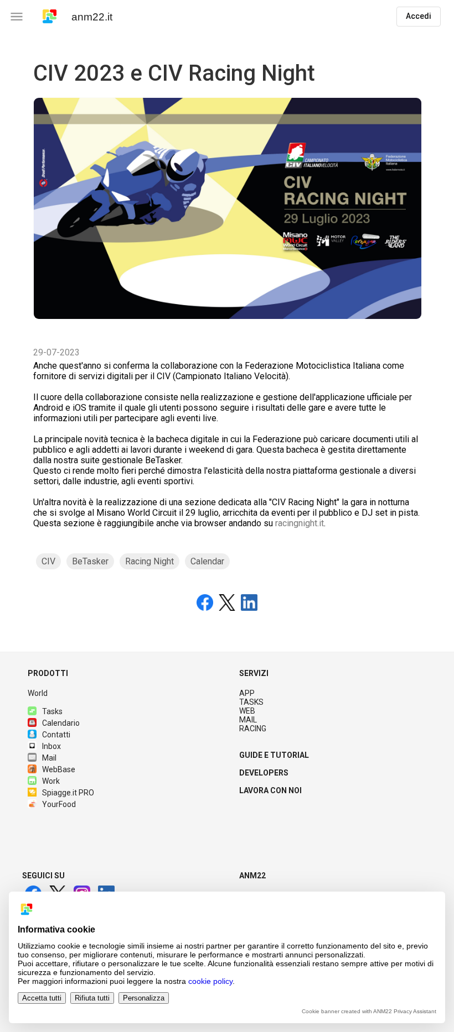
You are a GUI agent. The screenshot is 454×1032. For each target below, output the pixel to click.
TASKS (251, 702)
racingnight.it (299, 523)
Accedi (418, 16)
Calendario (61, 723)
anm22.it (91, 17)
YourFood (59, 804)
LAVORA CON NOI (270, 790)
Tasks (52, 711)
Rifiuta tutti (92, 998)
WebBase (58, 769)
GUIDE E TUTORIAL (274, 755)
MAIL (248, 719)
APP (247, 693)
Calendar (207, 561)
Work (51, 781)
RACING (252, 728)
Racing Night (149, 561)
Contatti (56, 734)
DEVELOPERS (263, 772)
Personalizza (143, 998)
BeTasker (90, 561)
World (38, 693)
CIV (48, 561)
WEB (247, 710)
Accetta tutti (41, 998)
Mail (49, 757)
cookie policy (210, 981)
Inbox (51, 746)
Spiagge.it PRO (68, 792)
